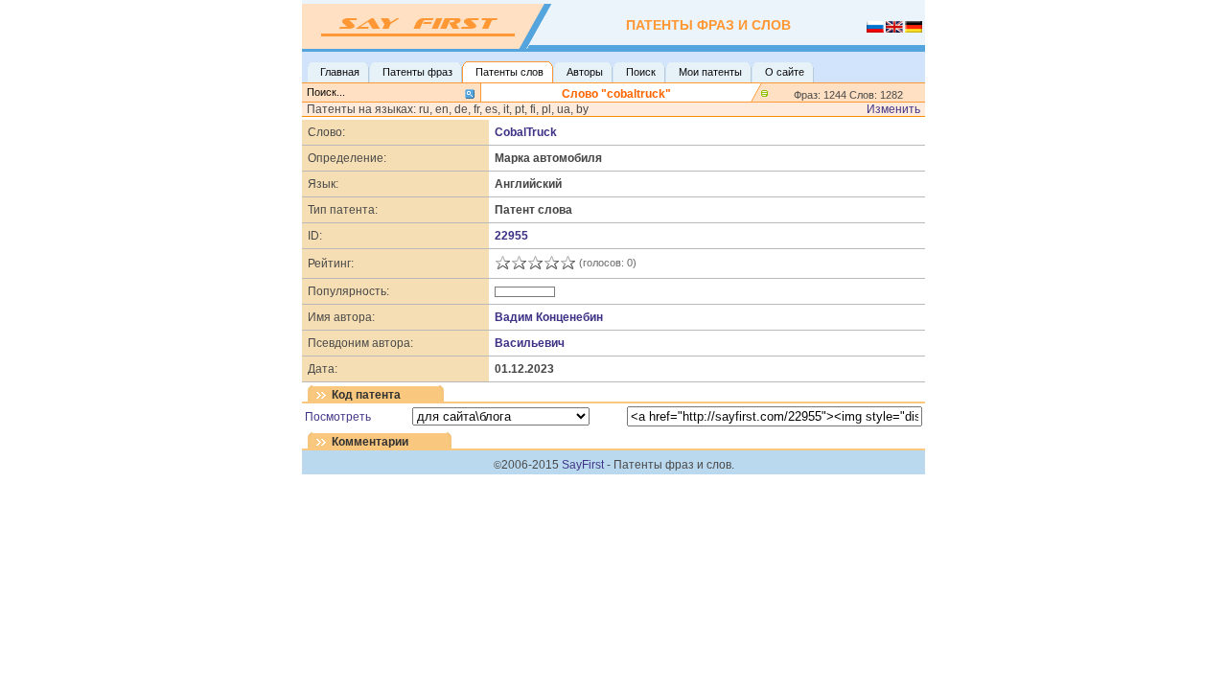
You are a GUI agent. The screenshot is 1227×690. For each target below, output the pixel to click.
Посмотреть (338, 417)
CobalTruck (526, 132)
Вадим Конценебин (549, 317)
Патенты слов (509, 72)
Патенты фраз (417, 72)
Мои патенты (710, 72)
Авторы (585, 72)
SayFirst (583, 465)
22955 (511, 235)
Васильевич (530, 343)
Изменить (893, 109)
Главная (339, 72)
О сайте (784, 72)
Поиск (641, 72)
